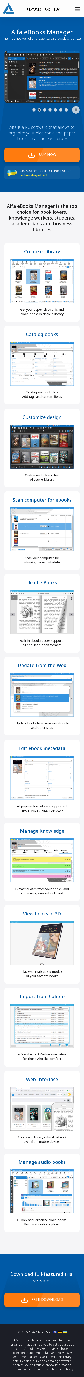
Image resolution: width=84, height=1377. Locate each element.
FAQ (47, 9)
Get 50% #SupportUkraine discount (46, 170)
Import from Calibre (42, 996)
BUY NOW (47, 154)
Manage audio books (42, 1162)
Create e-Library (42, 251)
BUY (56, 9)
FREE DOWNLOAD (47, 1299)
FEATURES (34, 9)
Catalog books (42, 334)
